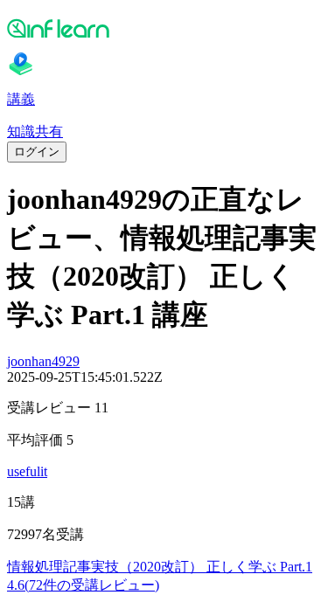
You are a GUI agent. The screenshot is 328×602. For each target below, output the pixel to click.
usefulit (27, 471)
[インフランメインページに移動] (164, 28)
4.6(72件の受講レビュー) (83, 585)
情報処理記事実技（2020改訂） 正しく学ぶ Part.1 (159, 566)
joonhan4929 (43, 361)
